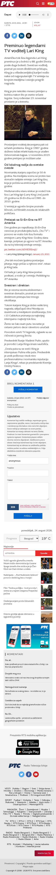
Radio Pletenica (44, 834)
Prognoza (11, 538)
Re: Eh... (8, 714)
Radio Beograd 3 (11, 834)
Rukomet (9, 802)
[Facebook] (7, 36)
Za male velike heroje (19, 816)
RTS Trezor (24, 825)
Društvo (18, 790)
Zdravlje (48, 811)
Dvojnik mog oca (13, 673)
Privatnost (9, 863)
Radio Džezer (24, 839)
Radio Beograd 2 (41, 832)
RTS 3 (30, 821)
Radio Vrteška (46, 837)
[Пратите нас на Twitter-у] (21, 774)
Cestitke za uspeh (13, 700)
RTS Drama (18, 823)
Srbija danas (44, 788)
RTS (9, 844)
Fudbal (17, 800)
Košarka (27, 800)
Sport (8, 800)
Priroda (26, 814)
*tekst (10, 480)
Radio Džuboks (29, 837)
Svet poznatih (35, 811)
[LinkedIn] (21, 36)
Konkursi (20, 846)
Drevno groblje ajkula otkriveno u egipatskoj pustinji (19, 615)
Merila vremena (44, 790)
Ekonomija (29, 790)
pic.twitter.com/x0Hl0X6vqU (20, 249)
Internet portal (33, 846)
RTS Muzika (37, 825)
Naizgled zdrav (39, 816)
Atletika (32, 802)
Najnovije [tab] (9, 546)
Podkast (24, 795)
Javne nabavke (42, 844)
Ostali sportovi (20, 804)
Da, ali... (8, 660)
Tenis (36, 800)
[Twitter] (14, 36)
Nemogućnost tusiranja (16, 687)
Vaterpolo (21, 802)
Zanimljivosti (32, 809)
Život (21, 809)
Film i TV (7, 814)
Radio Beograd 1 (22, 832)
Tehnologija (8, 811)
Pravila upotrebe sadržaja (38, 863)
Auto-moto (44, 802)
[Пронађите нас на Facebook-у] (29, 774)
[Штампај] (29, 36)
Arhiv (36, 839)
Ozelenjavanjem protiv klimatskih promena (19, 602)
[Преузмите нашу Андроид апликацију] (28, 751)
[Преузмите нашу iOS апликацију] (28, 743)
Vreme (27, 793)
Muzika (44, 809)
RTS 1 (13, 821)
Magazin (12, 809)
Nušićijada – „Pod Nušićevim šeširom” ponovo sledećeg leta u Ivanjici (21, 576)
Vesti (8, 788)
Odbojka (46, 800)
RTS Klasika (44, 823)
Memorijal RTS (36, 804)
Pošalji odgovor (43, 398)
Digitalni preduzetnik (42, 814)
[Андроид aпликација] (28, 636)
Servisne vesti (39, 793)
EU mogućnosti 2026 (41, 795)
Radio (9, 832)
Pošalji (28, 516)
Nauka (17, 814)
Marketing (27, 844)
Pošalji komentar (28, 389)
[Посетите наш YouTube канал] (36, 774)
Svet (34, 788)
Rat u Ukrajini (15, 793)
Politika (15, 788)
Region (25, 788)
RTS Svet (40, 821)
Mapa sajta (44, 853)
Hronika (7, 790)
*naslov (10, 468)
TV (6, 821)
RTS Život (31, 823)
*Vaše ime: (11, 455)
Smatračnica (11, 795)
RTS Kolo (11, 825)
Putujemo (21, 811)
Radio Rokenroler (11, 837)
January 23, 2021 (41, 254)
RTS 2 (21, 821)
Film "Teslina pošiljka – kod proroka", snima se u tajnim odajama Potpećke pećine (20, 591)
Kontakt (17, 844)
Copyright (20, 863)
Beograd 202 (28, 834)
